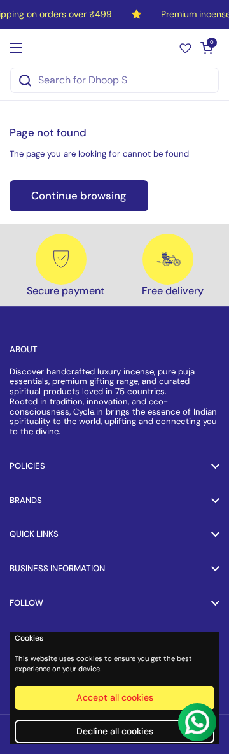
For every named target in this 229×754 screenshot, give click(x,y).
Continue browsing (79, 195)
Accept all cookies (114, 697)
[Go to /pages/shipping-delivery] (167, 259)
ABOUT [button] (24, 349)
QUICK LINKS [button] (34, 534)
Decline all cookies (114, 731)
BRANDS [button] (26, 500)
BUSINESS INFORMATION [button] (57, 568)
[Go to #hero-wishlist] (185, 47)
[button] (206, 47)
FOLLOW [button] (26, 602)
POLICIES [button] (27, 465)
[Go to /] (111, 47)
